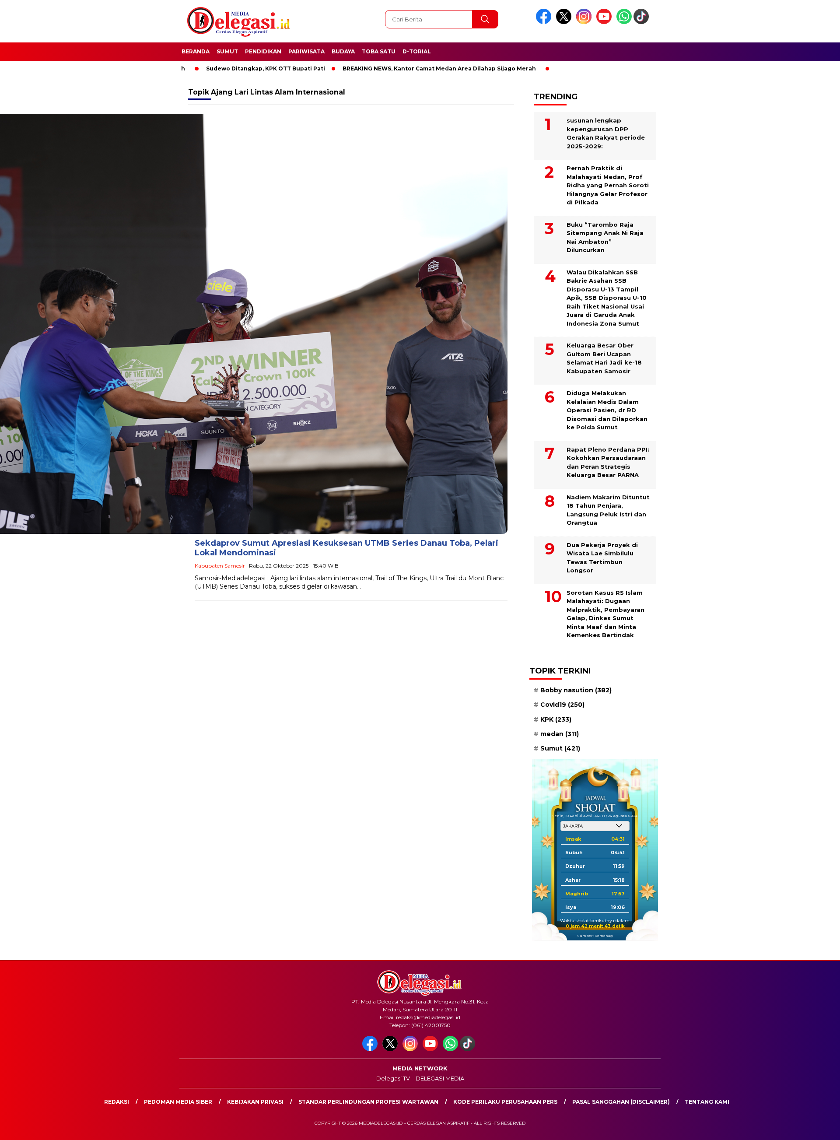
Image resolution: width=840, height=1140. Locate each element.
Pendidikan (263, 51)
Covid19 (562, 705)
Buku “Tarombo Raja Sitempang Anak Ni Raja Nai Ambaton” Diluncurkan (605, 237)
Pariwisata (306, 51)
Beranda (196, 51)
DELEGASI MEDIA (440, 1078)
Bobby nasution (576, 690)
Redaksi (116, 1101)
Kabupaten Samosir (220, 565)
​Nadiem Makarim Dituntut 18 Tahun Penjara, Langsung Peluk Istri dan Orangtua (608, 510)
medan (559, 734)
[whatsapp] (624, 22)
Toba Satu (379, 51)
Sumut (227, 51)
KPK (555, 719)
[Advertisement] (707, 215)
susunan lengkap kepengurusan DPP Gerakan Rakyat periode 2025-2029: (606, 133)
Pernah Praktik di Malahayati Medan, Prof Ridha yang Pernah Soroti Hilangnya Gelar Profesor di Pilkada (608, 185)
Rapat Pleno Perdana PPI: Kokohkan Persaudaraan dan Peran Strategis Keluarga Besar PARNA (608, 462)
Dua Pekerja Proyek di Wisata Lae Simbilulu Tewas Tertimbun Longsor (602, 557)
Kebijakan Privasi (255, 1101)
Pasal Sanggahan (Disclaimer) (621, 1101)
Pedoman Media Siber (178, 1101)
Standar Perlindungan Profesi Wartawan (368, 1101)
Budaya (343, 51)
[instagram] (585, 22)
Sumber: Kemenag (595, 935)
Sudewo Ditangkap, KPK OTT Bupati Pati (222, 68)
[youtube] (605, 22)
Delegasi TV (393, 1078)
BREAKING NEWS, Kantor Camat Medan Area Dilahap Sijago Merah (396, 68)
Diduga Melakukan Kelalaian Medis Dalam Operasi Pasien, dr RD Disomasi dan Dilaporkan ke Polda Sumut (607, 410)
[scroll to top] (807, 1126)
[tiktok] (643, 22)
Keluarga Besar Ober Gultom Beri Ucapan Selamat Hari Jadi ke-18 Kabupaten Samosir (604, 358)
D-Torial (416, 51)
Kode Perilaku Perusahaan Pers (505, 1101)
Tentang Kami (707, 1101)
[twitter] (565, 22)
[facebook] (545, 22)
